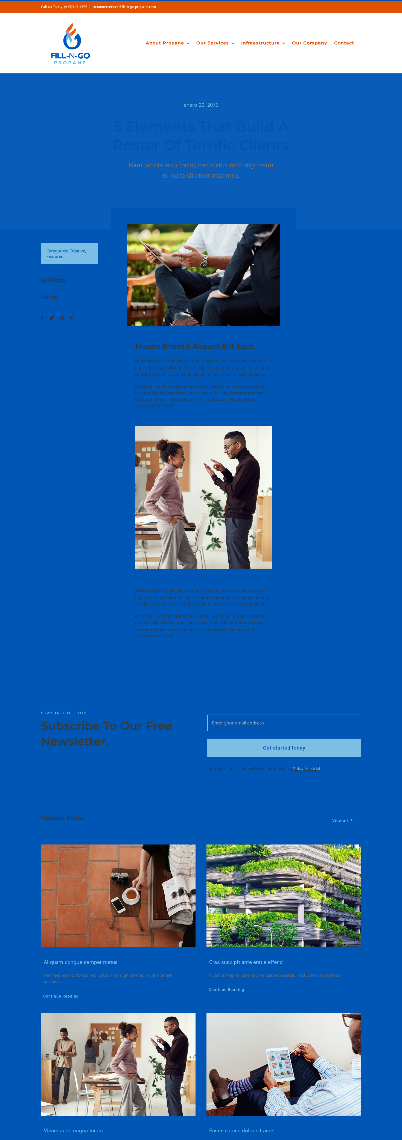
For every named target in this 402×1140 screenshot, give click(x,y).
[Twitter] (52, 318)
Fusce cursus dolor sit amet (242, 1130)
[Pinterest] (72, 318)
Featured (55, 256)
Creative (77, 250)
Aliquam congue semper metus (81, 962)
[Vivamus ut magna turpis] (118, 1064)
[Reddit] (61, 318)
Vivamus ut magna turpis (73, 1130)
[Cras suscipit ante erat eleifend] (283, 895)
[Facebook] (42, 318)
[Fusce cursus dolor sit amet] (283, 1064)
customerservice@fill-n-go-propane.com (124, 6)
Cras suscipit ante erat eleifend (246, 962)
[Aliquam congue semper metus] (118, 895)
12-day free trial (305, 768)
